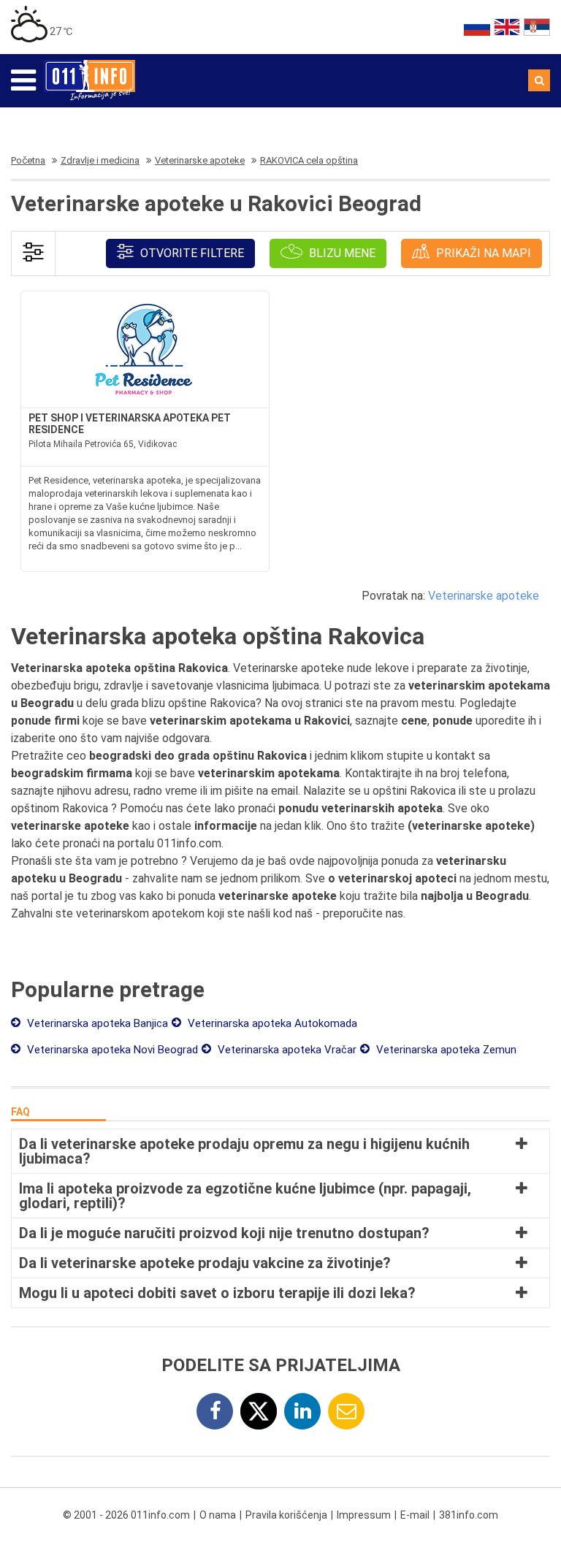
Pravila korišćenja (286, 1515)
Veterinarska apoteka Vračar (285, 1049)
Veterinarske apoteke (483, 596)
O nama (217, 1515)
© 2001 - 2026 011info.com (126, 1515)
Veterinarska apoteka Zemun (444, 1049)
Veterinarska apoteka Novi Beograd (111, 1049)
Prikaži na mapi (482, 253)
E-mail (415, 1515)
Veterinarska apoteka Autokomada (271, 1023)
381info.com (468, 1515)
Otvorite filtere (190, 253)
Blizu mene (340, 253)
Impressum (364, 1515)
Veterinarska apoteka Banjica (96, 1023)
